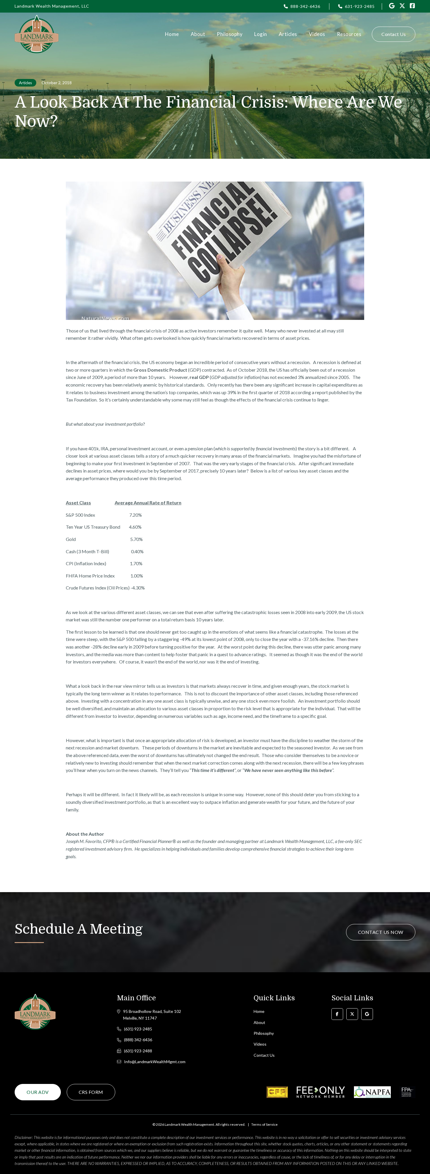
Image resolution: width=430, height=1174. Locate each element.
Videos (317, 34)
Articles (25, 82)
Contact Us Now (380, 932)
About (259, 1022)
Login (260, 34)
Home (172, 34)
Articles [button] (288, 34)
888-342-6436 (305, 6)
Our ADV (38, 1092)
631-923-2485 (360, 6)
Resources (349, 34)
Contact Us (393, 34)
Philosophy (229, 34)
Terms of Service (264, 1124)
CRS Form (91, 1092)
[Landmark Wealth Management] (37, 34)
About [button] (198, 34)
